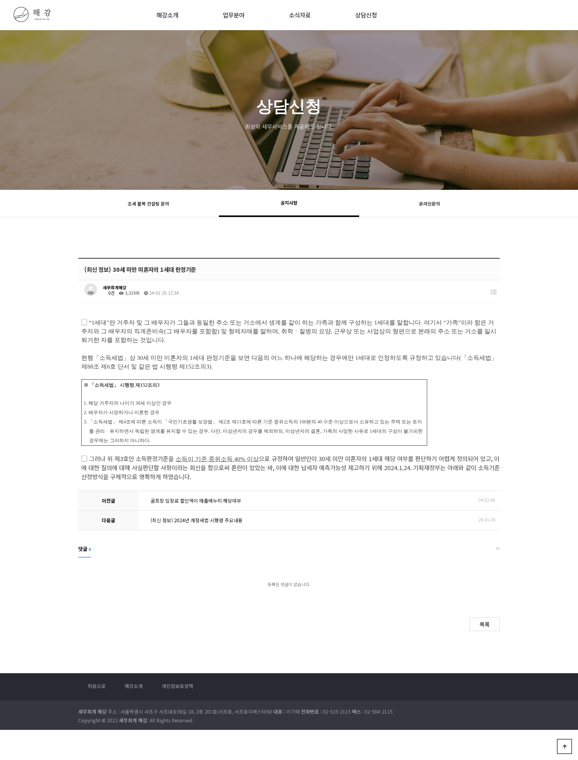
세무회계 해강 (62, 14)
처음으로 (97, 685)
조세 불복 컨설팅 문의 (148, 203)
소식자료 (300, 14)
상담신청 (366, 14)
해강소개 (167, 14)
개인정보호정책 (177, 685)
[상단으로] (564, 746)
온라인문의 (429, 203)
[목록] (494, 291)
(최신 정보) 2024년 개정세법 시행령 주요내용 (197, 520)
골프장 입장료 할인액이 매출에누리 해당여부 (196, 500)
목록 (485, 624)
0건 (111, 293)
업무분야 (233, 14)
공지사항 (289, 202)
